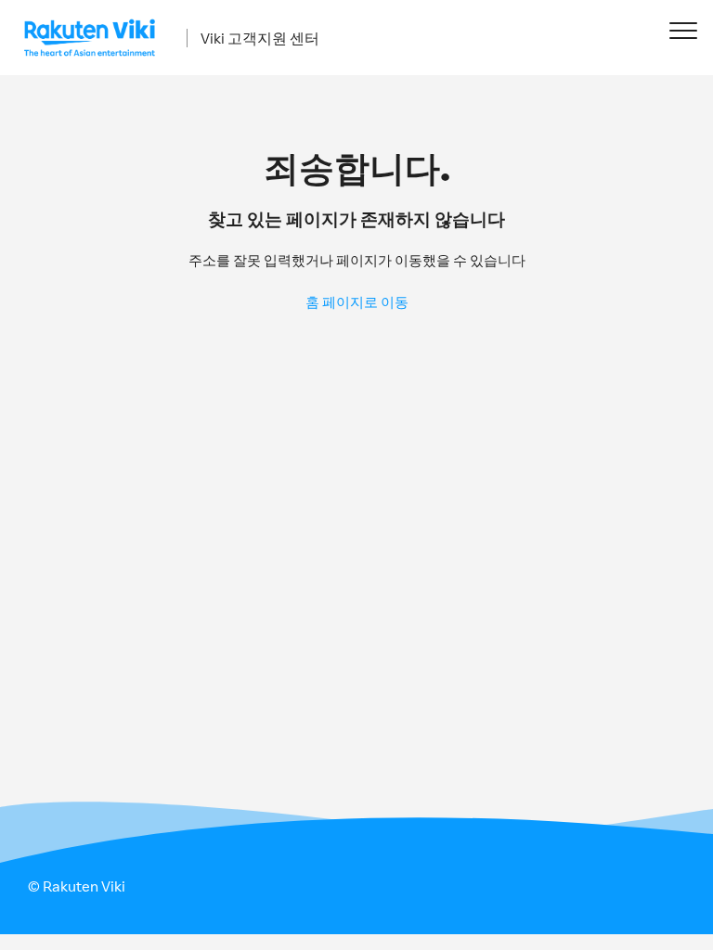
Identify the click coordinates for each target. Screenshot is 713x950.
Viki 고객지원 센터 (260, 38)
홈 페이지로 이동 (356, 302)
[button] (683, 30)
